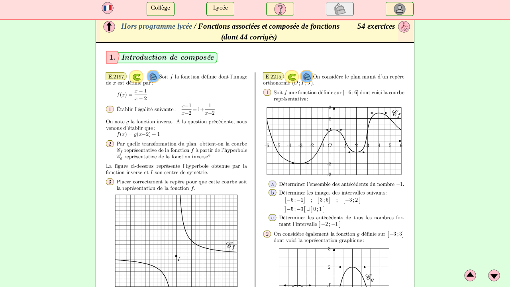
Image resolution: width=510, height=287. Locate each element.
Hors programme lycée (156, 26)
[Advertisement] (47, 139)
